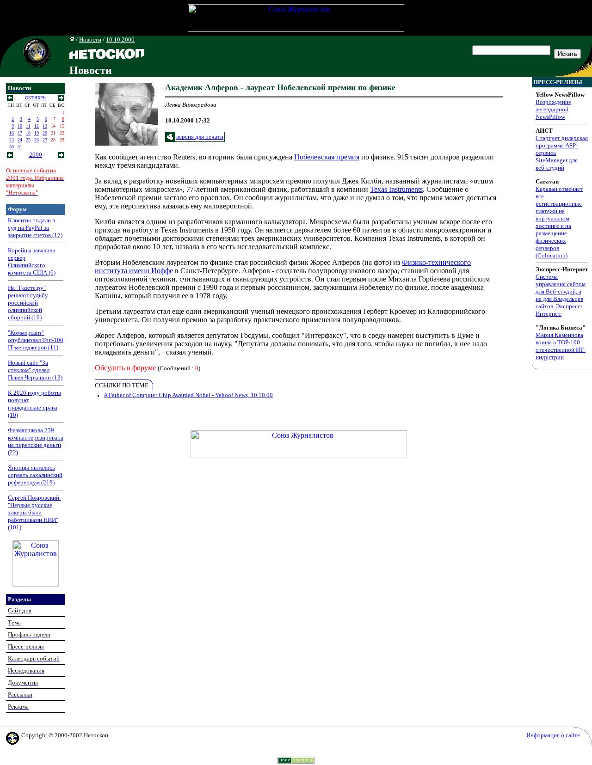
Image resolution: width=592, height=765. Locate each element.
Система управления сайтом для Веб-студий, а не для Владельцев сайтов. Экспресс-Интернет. (561, 295)
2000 (35, 154)
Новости (90, 39)
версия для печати (199, 136)
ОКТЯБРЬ (35, 97)
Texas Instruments (396, 189)
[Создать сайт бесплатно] (296, 761)
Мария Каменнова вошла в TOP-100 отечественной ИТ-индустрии (561, 346)
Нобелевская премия (326, 157)
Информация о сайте (553, 735)
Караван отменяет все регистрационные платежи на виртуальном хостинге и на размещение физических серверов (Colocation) (559, 222)
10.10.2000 (120, 39)
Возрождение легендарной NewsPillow (553, 109)
